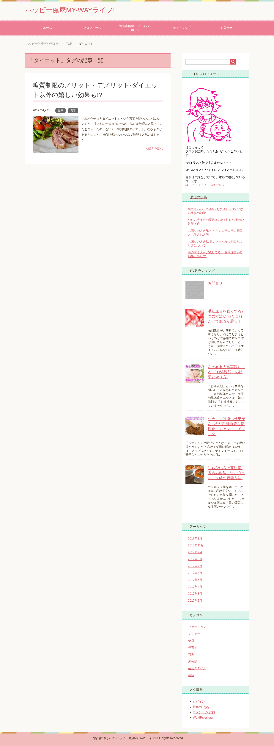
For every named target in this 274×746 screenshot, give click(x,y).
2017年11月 (196, 545)
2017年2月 (195, 600)
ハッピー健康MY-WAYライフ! (70, 10)
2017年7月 (195, 566)
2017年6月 (195, 573)
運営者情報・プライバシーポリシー (137, 28)
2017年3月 (195, 593)
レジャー (194, 633)
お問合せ (226, 27)
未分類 (192, 661)
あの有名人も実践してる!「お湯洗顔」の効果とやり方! (226, 372)
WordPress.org (203, 717)
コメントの (204, 712)
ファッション (197, 626)
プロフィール (92, 27)
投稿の (201, 707)
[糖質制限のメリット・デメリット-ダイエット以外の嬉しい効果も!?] (55, 150)
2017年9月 (195, 552)
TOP (52, 43)
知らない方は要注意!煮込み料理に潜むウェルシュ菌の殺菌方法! (226, 473)
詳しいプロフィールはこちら (204, 185)
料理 (191, 654)
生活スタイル (197, 668)
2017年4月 (195, 586)
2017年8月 (195, 559)
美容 (73, 110)
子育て (192, 647)
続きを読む (155, 148)
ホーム (47, 27)
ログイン (199, 701)
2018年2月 (195, 538)
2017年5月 (195, 579)
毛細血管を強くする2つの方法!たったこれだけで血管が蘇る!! (225, 316)
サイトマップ (182, 27)
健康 (60, 110)
